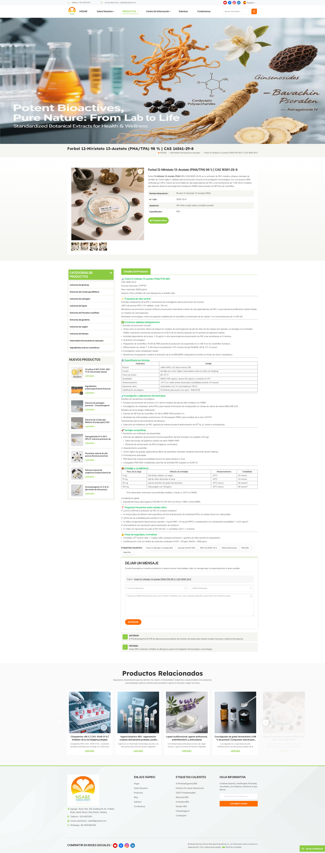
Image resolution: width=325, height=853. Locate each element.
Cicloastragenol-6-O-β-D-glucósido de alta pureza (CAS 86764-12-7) (97, 488)
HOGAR (83, 11)
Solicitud (183, 11)
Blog (136, 797)
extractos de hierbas (79, 333)
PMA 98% (245, 548)
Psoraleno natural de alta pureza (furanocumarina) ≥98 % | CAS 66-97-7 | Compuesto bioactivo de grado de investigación (96, 454)
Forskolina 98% (182, 802)
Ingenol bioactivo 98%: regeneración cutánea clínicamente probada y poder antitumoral (138, 738)
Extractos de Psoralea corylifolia (84, 312)
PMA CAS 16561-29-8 (208, 548)
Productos (138, 792)
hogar (136, 783)
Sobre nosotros (105, 11)
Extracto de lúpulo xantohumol (190, 788)
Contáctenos (203, 11)
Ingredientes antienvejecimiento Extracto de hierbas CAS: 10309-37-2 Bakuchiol (98, 387)
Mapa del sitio (193, 847)
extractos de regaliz (79, 326)
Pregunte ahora (159, 220)
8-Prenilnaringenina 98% (186, 783)
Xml (201, 847)
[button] (266, 722)
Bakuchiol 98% (182, 797)
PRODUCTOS (129, 11)
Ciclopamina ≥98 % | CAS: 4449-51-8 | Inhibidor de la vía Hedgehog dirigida (90, 738)
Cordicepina (181, 815)
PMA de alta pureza (229, 548)
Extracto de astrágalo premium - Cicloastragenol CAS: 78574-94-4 (97, 404)
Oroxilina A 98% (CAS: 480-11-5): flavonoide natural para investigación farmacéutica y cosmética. (97, 370)
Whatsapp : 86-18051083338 (83, 825)
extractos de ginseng (79, 285)
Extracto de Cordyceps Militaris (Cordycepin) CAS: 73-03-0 (97, 421)
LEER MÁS (89, 376)
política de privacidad (213, 847)
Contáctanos (139, 806)
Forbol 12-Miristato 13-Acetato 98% (159, 548)
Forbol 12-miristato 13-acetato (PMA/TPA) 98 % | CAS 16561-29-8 (162, 579)
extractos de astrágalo (80, 299)
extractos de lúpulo (78, 305)
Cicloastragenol (182, 811)
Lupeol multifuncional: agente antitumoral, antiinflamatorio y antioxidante (187, 738)
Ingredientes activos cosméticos (84, 347)
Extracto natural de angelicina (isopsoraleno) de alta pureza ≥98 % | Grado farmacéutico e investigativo (98, 471)
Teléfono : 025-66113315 (81, 2)
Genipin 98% (181, 806)
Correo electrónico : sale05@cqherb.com (120, 2)
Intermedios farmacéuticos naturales (185, 152)
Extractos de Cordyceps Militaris (84, 292)
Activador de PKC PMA (186, 548)
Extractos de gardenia (80, 319)
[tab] (136, 271)
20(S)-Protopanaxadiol (186, 792)
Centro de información (157, 11)
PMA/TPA (127, 552)
